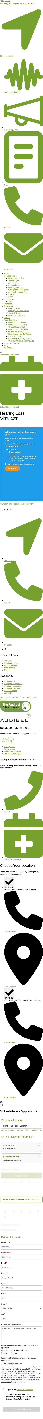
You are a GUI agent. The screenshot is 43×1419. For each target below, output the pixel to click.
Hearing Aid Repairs (16, 315)
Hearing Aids (9, 276)
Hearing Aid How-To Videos (19, 334)
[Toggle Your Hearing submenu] (16, 320)
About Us (8, 299)
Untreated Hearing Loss (18, 322)
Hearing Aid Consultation (18, 311)
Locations (8, 304)
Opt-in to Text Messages (13, 1364)
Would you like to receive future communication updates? (20, 1348)
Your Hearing (9, 320)
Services (7, 306)
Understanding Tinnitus (18, 324)
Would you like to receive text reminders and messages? (18, 1359)
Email (4, 1263)
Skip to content (6, 1)
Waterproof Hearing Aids (18, 290)
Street (4, 1283)
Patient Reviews (11, 665)
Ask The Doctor (14, 336)
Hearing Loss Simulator (18, 329)
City (3, 1294)
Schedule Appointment (9, 354)
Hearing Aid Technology (14, 684)
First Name (6, 1242)
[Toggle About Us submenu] (13, 299)
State (4, 1304)
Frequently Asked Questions (20, 338)
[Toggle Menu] (1, 352)
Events (7, 318)
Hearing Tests (14, 308)
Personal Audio (14, 285)
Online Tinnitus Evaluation (19, 331)
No (16, 1353)
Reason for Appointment (11, 1325)
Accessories (13, 283)
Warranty (8, 693)
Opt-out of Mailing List (13, 753)
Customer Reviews (12, 343)
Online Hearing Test (16, 327)
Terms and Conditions (25, 1390)
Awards (11, 294)
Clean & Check (14, 313)
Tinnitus (3, 699)
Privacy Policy (10, 747)
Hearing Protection (16, 287)
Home (6, 273)
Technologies (13, 280)
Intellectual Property (12, 751)
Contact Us (8, 348)
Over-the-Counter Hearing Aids (21, 341)
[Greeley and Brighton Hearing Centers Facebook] (5, 649)
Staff (10, 301)
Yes (5, 1353)
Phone (4, 1273)
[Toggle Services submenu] (12, 306)
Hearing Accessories (12, 686)
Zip (3, 1314)
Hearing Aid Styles (16, 278)
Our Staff (8, 661)
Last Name (6, 1253)
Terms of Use (9, 749)
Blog (6, 345)
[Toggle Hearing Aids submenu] (15, 276)
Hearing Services (11, 663)
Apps (10, 297)
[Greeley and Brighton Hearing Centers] (17, 3)
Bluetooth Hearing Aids (17, 292)
